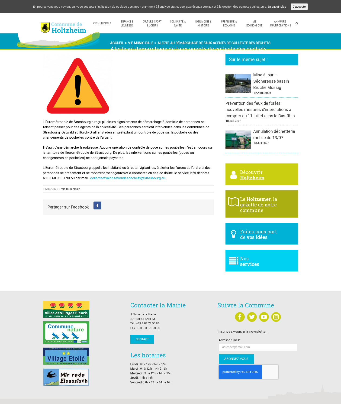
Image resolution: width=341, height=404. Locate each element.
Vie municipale (70, 189)
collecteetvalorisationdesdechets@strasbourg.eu (127, 178)
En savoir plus (277, 6)
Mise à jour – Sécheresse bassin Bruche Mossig (271, 81)
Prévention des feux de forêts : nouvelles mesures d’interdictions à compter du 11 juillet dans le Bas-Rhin (260, 109)
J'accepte (299, 6)
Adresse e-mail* (229, 340)
